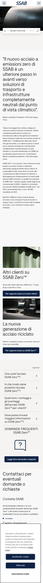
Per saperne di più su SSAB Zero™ (21, 350)
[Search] (4, 3)
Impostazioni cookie (20, 574)
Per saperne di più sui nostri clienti (21, 293)
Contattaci (9, 518)
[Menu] (39, 3)
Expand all (36, 368)
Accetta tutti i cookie (20, 557)
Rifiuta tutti (20, 565)
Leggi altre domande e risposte (21, 459)
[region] (20, 553)
